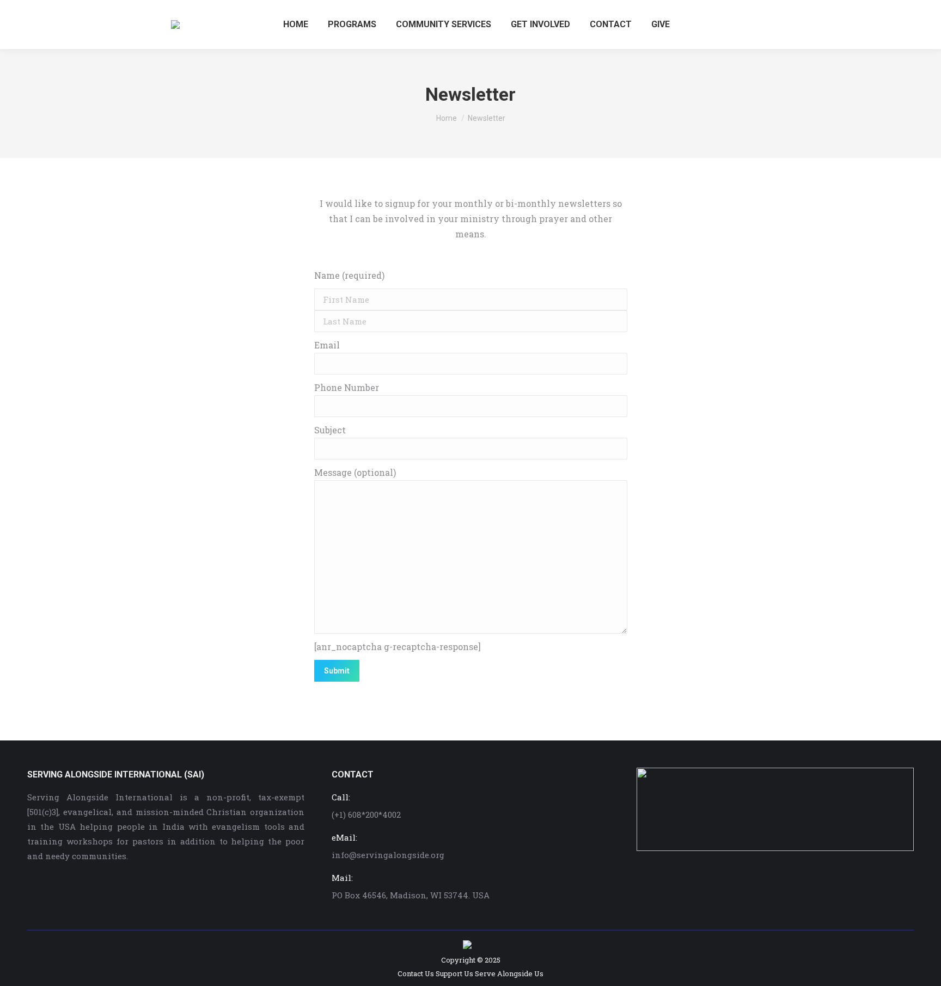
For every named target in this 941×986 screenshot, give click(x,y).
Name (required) (349, 275)
